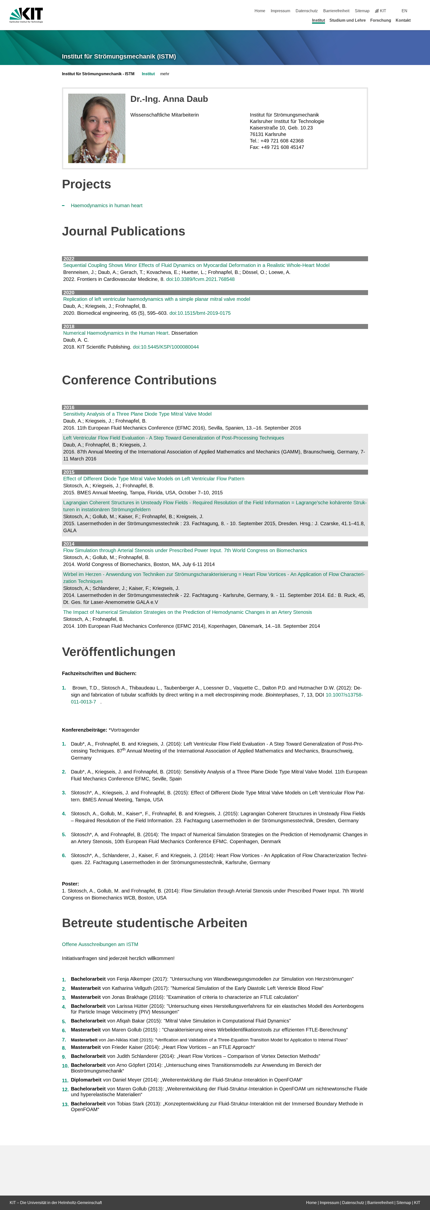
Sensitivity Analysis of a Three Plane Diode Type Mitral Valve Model (137, 414)
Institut (318, 20)
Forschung (380, 20)
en (404, 11)
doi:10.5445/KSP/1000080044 (166, 347)
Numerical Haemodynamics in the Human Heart (115, 333)
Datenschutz (307, 11)
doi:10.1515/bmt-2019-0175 (200, 313)
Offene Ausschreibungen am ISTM (100, 944)
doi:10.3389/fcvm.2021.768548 (200, 279)
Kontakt (403, 20)
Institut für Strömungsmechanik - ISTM (98, 74)
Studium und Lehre (347, 20)
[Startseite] (418, 20)
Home (260, 11)
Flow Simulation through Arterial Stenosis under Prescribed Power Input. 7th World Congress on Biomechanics (185, 550)
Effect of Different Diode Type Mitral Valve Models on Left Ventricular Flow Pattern (153, 478)
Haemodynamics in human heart (107, 205)
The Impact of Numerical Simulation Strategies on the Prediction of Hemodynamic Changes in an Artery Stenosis (187, 612)
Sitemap (362, 11)
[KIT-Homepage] (26, 15)
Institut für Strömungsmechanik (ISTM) (119, 56)
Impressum (280, 11)
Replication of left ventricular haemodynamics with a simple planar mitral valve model (156, 299)
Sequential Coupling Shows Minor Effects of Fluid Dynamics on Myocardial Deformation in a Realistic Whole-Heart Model (196, 265)
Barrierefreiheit (336, 11)
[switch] (418, 10)
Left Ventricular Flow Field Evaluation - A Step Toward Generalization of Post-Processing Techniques (173, 438)
